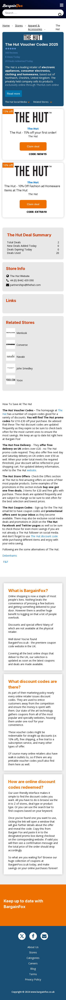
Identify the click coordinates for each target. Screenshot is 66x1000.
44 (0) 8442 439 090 (22, 280)
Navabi (20, 356)
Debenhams (10, 555)
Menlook (21, 333)
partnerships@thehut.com (25, 285)
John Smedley (24, 368)
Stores (33, 952)
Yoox (19, 380)
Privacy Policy (33, 979)
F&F (5, 562)
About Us (32, 947)
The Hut (33, 128)
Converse (22, 345)
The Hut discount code (44, 536)
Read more (13, 93)
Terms (33, 974)
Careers (33, 963)
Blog (33, 968)
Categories (33, 958)
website (31, 470)
